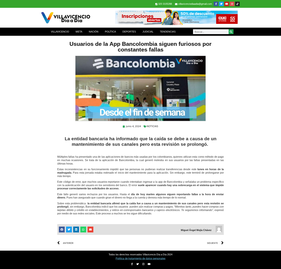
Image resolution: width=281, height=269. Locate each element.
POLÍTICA (110, 31)
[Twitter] (221, 4)
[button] (62, 229)
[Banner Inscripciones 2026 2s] (176, 24)
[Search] (231, 31)
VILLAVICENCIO (60, 31)
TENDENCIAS (168, 31)
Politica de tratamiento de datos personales (140, 258)
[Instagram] (232, 4)
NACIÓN (93, 31)
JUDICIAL (147, 31)
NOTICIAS (152, 126)
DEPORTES (129, 31)
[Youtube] (226, 4)
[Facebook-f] (216, 4)
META (79, 31)
